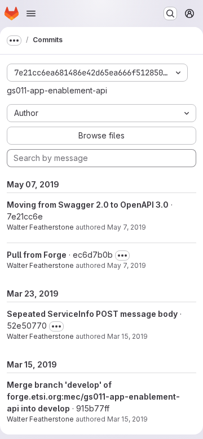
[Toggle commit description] (122, 255)
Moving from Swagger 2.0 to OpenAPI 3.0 (88, 204)
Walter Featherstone (40, 227)
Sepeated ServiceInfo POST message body (92, 314)
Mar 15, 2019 (127, 336)
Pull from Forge (37, 254)
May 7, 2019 (126, 227)
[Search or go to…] (170, 13)
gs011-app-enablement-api (57, 90)
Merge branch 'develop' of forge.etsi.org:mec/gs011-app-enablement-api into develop (93, 396)
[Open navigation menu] (31, 14)
